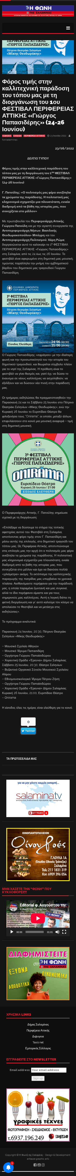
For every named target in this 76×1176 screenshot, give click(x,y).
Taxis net (38, 1042)
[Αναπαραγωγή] (12, 932)
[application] (38, 918)
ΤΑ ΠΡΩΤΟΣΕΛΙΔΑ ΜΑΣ (21, 758)
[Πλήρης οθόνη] (64, 932)
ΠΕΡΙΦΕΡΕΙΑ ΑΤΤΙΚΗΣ (34, 136)
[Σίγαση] (57, 932)
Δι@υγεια (38, 1036)
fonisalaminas (9, 139)
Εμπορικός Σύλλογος (38, 1048)
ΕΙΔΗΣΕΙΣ (7, 136)
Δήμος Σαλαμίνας (38, 1024)
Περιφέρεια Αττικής (38, 1030)
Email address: (20, 1070)
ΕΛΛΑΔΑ (18, 136)
